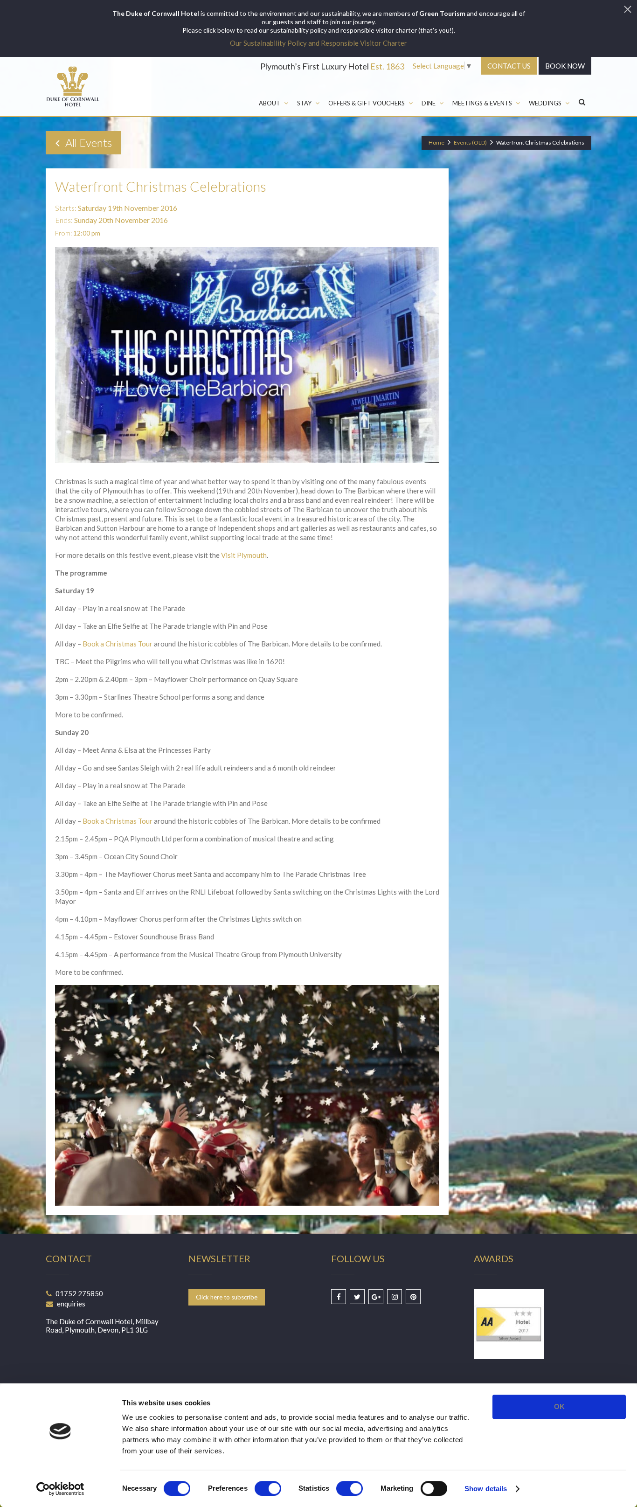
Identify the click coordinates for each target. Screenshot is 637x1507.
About (269, 103)
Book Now (565, 66)
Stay (304, 103)
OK (559, 1406)
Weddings (545, 103)
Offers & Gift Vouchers (366, 103)
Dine (429, 103)
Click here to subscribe (226, 1297)
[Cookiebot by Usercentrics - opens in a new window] (60, 1489)
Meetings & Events (482, 103)
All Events (87, 142)
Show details (485, 1489)
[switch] (268, 1488)
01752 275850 (79, 1293)
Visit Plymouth (244, 555)
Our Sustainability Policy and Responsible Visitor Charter (318, 43)
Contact (509, 66)
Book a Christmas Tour (117, 643)
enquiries (71, 1303)
